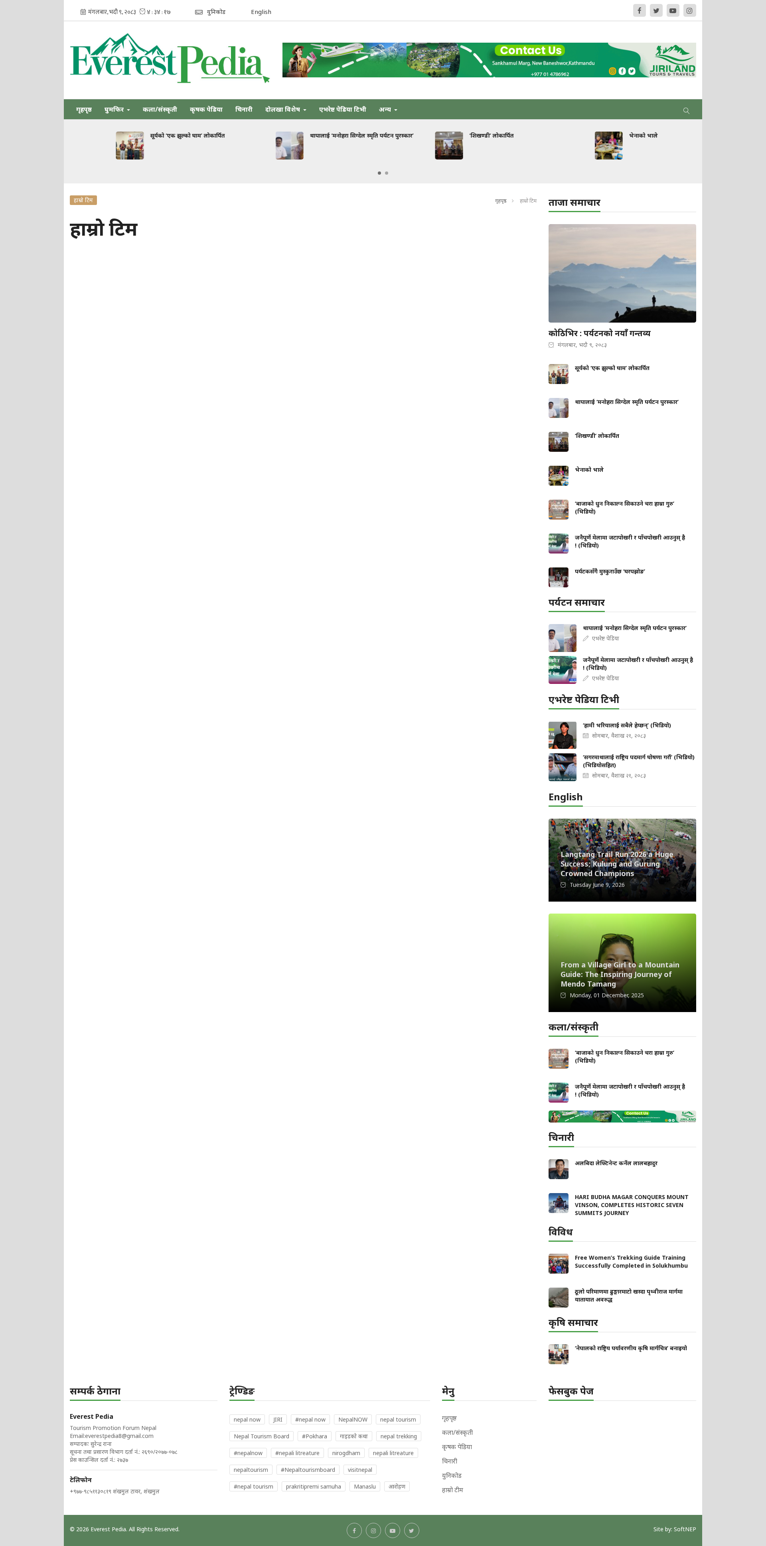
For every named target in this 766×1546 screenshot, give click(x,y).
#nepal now (310, 1419)
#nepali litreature (297, 1453)
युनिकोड (452, 1475)
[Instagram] (689, 10)
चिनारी (244, 109)
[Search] (686, 109)
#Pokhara (314, 1436)
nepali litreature (393, 1453)
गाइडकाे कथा (354, 1436)
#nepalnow (248, 1453)
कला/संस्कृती (160, 109)
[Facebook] (639, 10)
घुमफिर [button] (115, 109)
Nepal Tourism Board (261, 1436)
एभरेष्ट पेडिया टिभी (342, 109)
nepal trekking (399, 1436)
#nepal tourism (253, 1486)
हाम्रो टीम (452, 1489)
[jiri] (489, 60)
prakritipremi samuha (313, 1486)
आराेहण (397, 1486)
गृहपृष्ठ (84, 109)
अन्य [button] (386, 109)
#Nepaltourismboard (308, 1469)
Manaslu (365, 1486)
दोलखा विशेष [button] (283, 109)
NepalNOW (352, 1419)
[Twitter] (656, 10)
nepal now (247, 1419)
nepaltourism (251, 1469)
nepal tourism (398, 1419)
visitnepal (360, 1469)
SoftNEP (685, 1529)
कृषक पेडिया (206, 109)
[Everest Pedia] (170, 60)
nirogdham (346, 1453)
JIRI (277, 1419)
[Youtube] (673, 10)
